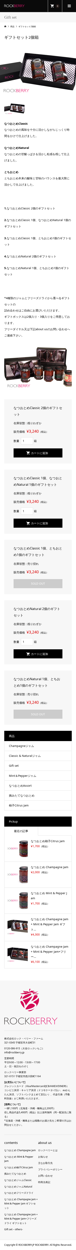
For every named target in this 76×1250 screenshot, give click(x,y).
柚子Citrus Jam (19, 805)
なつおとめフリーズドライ (18, 1193)
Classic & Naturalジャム (25, 756)
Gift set (14, 766)
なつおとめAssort (20, 785)
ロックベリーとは (48, 1150)
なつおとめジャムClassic (18, 1180)
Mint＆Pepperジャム (22, 776)
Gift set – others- (13, 1229)
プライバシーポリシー (50, 1169)
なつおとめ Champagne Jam (20, 1150)
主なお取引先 (45, 1163)
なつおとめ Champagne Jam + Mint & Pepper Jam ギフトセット (21, 1204)
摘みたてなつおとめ (21, 795)
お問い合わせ (45, 1175)
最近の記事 (21, 831)
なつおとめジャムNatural (18, 1186)
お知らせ (43, 1156)
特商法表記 (44, 1182)
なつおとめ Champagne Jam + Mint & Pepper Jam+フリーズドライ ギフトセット (21, 1219)
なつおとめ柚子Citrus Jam (18, 1167)
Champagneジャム (21, 746)
